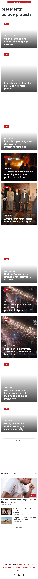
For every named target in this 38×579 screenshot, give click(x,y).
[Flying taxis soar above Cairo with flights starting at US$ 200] (6, 520)
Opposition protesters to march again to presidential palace (18, 307)
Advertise (11, 567)
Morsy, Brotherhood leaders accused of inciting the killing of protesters (15, 394)
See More (19, 527)
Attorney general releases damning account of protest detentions (18, 174)
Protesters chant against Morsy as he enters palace (18, 86)
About (5, 567)
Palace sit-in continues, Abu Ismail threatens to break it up (17, 351)
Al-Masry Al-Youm (23, 564)
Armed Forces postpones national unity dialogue (18, 220)
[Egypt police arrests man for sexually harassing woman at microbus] (6, 511)
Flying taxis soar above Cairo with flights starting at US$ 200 (24, 519)
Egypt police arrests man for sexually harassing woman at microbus (23, 511)
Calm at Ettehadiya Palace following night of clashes (18, 41)
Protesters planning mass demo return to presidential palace (18, 144)
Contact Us (18, 567)
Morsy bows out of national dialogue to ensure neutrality (15, 426)
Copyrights (26, 567)
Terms (19, 570)
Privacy (32, 567)
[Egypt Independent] (19, 2)
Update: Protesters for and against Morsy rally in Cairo (17, 277)
